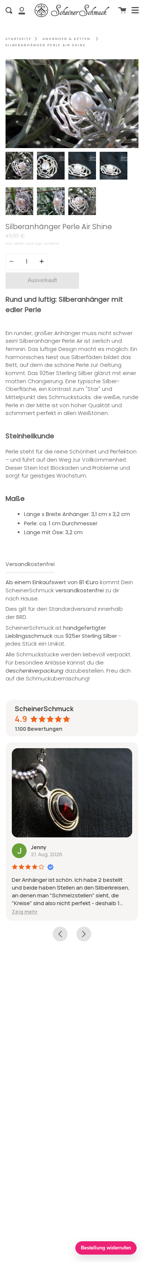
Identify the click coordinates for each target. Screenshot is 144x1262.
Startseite (18, 38)
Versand (51, 243)
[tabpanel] (72, 103)
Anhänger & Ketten (66, 38)
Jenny (39, 847)
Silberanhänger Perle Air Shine (46, 45)
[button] (25, 911)
